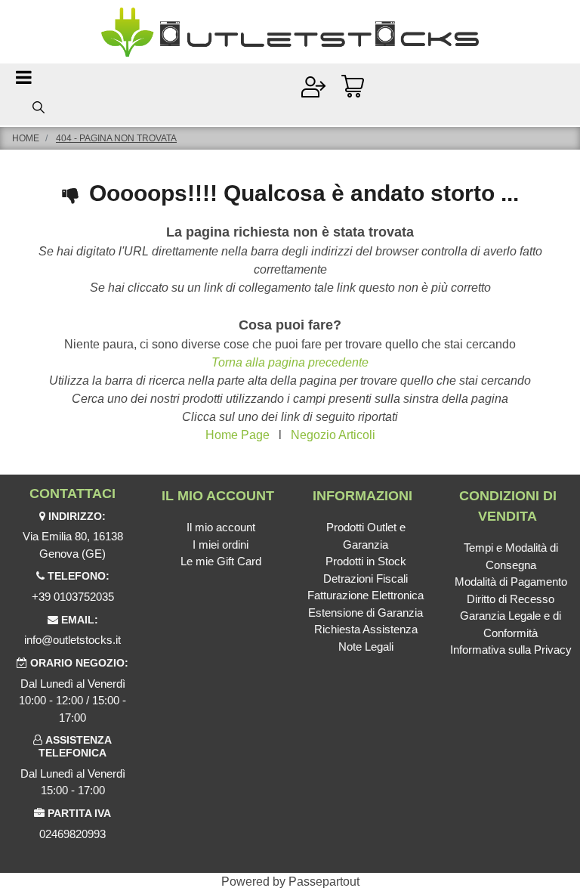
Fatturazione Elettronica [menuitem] (365, 595)
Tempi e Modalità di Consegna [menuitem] (511, 556)
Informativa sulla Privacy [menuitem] (511, 649)
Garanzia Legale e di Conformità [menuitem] (510, 624)
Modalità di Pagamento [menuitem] (511, 581)
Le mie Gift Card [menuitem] (220, 561)
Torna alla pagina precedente (290, 362)
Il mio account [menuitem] (221, 527)
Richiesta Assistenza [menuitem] (366, 629)
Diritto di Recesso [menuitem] (510, 598)
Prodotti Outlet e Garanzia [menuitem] (366, 536)
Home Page (237, 434)
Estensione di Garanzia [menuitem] (365, 612)
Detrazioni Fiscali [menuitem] (365, 578)
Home (25, 138)
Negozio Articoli (333, 434)
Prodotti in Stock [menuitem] (365, 561)
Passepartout (323, 881)
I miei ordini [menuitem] (220, 544)
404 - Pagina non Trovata (116, 138)
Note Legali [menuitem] (365, 646)
